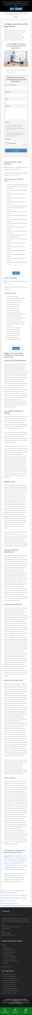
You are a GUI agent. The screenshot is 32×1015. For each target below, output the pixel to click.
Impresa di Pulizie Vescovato (9, 986)
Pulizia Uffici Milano (13, 860)
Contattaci (5, 963)
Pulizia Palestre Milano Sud (9, 982)
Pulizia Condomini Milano (8, 950)
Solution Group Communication (16, 1003)
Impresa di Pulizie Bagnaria (9, 984)
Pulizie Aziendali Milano (17, 856)
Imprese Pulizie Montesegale (9, 976)
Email (7, 99)
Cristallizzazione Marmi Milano (9, 956)
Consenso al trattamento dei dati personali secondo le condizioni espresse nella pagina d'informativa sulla (16, 128)
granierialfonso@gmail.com (11, 935)
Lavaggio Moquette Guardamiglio (10, 988)
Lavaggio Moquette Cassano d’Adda (11, 990)
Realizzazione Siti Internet (8, 1002)
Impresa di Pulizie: (11, 72)
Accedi (17, 1001)
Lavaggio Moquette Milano (11, 867)
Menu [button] (16, 17)
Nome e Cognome (10, 85)
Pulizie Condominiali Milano (9, 958)
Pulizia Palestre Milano (14, 861)
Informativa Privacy (7, 1000)
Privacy (7, 122)
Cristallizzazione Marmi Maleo (9, 892)
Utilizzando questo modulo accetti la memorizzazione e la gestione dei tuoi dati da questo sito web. (14, 134)
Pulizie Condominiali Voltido (9, 978)
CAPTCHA (7, 139)
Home (4, 944)
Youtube (10, 967)
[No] (30, 6)
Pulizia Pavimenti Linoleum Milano (10, 961)
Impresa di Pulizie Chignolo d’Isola (10, 980)
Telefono (8, 92)
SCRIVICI (16, 273)
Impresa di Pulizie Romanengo (10, 993)
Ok (11, 9)
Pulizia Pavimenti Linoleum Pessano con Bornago (14, 895)
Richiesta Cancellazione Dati (18, 1000)
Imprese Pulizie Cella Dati (8, 900)
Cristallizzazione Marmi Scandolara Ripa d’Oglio (14, 898)
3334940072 (8, 933)
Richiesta (8, 106)
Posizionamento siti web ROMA (22, 1002)
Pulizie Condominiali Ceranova (9, 974)
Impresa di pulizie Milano (21, 865)
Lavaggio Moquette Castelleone (10, 903)
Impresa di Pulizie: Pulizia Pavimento (16, 70)
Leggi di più (18, 9)
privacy (8, 130)
